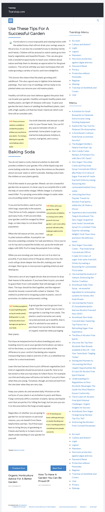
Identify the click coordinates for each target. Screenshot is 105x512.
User (74, 95)
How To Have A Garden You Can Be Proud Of (50, 477)
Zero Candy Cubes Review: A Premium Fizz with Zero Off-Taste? (83, 154)
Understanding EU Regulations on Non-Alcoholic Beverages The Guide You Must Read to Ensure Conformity (83, 385)
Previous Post (18, 468)
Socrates (23, 505)
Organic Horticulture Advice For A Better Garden (20, 478)
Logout (75, 51)
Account (76, 40)
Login (74, 48)
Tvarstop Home (19, 507)
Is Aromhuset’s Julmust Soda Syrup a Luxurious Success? (82, 136)
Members (76, 55)
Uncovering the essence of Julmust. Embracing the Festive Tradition (84, 277)
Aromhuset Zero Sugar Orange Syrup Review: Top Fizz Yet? (82, 415)
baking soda (19, 450)
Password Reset (79, 66)
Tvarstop (12, 8)
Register (76, 80)
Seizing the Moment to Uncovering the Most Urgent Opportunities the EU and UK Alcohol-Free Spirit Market (84, 367)
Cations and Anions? (81, 44)
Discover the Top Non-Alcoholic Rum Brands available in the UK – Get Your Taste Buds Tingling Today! (83, 349)
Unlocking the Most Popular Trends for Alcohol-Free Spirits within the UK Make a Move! (82, 201)
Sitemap (76, 84)
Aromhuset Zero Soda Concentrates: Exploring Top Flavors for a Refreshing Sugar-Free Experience (83, 324)
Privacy (75, 69)
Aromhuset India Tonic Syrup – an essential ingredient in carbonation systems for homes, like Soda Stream (83, 291)
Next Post (57, 468)
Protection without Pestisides (42, 507)
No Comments (14, 486)
